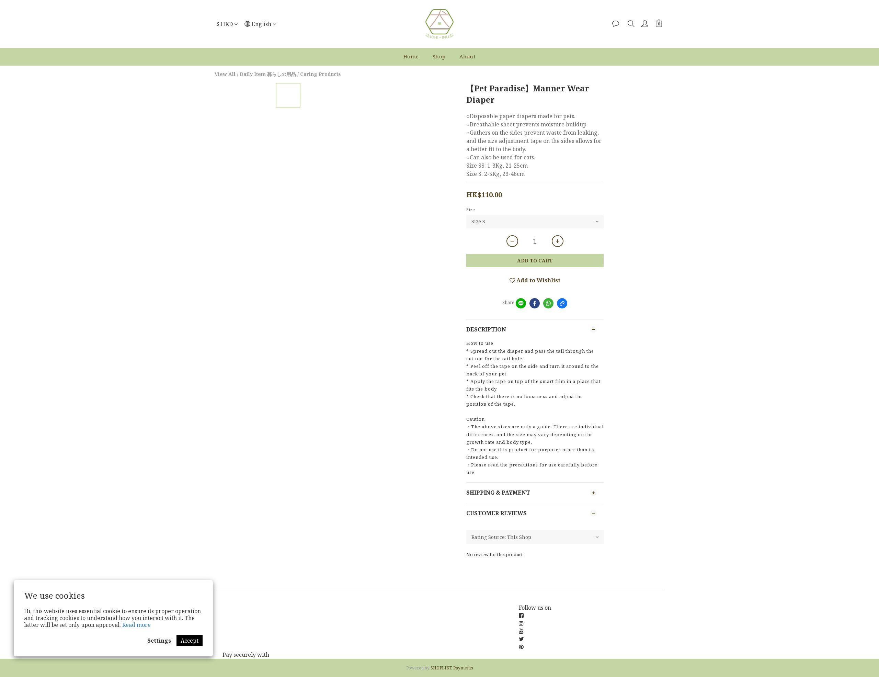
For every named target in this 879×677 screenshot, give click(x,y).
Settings (159, 640)
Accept (189, 640)
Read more (136, 625)
